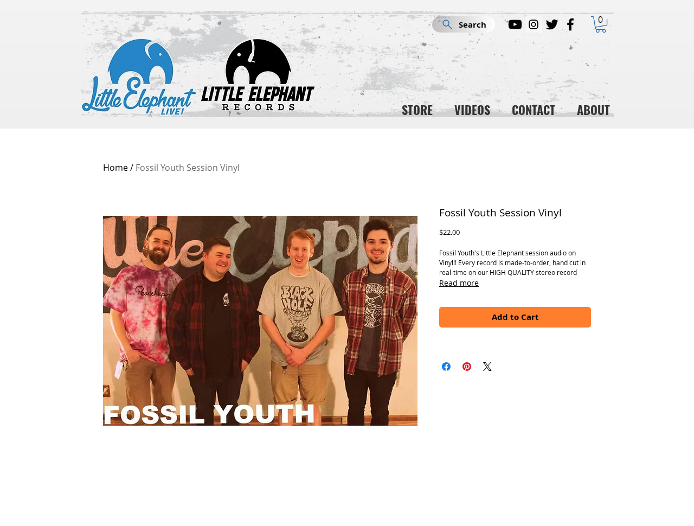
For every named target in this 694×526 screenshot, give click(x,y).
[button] (601, 24)
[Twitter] (552, 24)
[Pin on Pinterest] (466, 366)
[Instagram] (533, 24)
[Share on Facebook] (446, 366)
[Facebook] (570, 24)
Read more (459, 283)
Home (115, 168)
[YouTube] (515, 24)
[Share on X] (487, 366)
